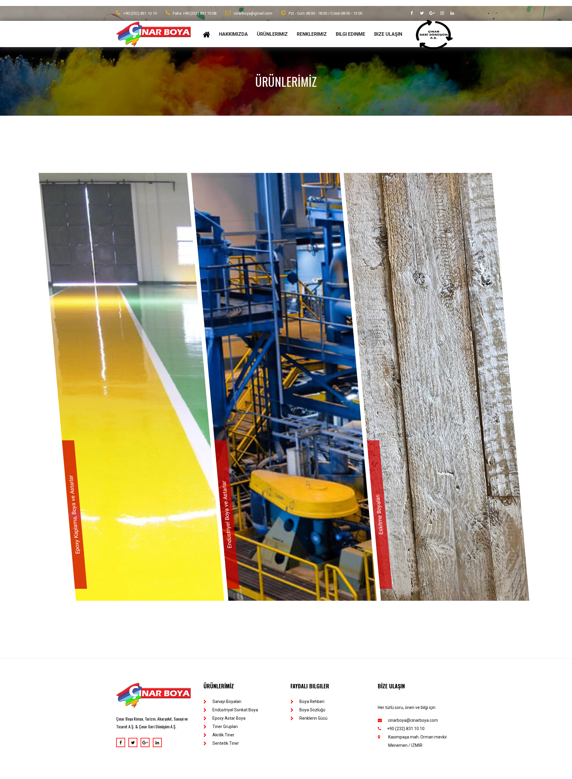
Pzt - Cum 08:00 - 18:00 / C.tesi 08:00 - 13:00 (325, 13)
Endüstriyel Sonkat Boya (235, 711)
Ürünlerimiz (272, 34)
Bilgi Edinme (350, 34)
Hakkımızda (233, 34)
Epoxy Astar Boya (228, 719)
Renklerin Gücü (313, 719)
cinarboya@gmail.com (253, 13)
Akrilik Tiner (223, 736)
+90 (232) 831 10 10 (140, 13)
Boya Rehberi (311, 703)
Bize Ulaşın (388, 34)
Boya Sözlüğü (312, 711)
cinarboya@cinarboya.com (413, 721)
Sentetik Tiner (225, 744)
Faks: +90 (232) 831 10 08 (194, 13)
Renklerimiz (312, 34)
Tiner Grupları (225, 728)
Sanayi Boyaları (226, 703)
